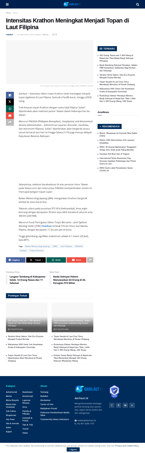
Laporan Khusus (26, 401)
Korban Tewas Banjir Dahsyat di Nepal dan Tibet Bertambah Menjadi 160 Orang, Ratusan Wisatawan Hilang (73, 358)
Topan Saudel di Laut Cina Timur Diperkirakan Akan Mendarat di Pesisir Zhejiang (25, 358)
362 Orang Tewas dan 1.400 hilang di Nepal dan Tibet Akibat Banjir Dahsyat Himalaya (24, 323)
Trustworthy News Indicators (54, 419)
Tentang (44, 392)
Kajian (9, 431)
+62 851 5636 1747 (85, 423)
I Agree (73, 449)
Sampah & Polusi (27, 419)
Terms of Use (46, 404)
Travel (25, 428)
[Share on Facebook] (10, 95)
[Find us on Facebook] (111, 405)
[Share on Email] (10, 115)
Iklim (8, 427)
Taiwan (23, 250)
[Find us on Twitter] (118, 405)
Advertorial (11, 392)
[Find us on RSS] (132, 405)
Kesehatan (27, 392)
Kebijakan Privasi (48, 408)
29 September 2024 (25, 34)
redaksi (9, 34)
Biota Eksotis (12, 400)
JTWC (55, 246)
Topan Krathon (36, 250)
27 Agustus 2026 (16, 329)
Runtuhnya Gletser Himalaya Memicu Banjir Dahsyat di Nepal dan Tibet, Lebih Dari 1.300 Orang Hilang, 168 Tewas (72, 347)
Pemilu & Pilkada (26, 412)
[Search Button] (137, 4)
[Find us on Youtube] (125, 405)
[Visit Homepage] (72, 4)
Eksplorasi (11, 415)
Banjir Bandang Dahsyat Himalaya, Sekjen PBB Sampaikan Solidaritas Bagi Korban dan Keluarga (72, 323)
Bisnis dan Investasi (11, 405)
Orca (24, 407)
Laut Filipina (66, 246)
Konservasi (27, 396)
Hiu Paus (10, 419)
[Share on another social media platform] (10, 122)
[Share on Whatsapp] (10, 108)
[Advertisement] (56, 160)
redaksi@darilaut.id (86, 420)
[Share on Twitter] (10, 102)
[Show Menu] (7, 4)
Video (25, 433)
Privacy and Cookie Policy (127, 445)
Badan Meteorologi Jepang (37, 246)
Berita (15, 13)
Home (8, 13)
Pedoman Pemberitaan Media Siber (54, 414)
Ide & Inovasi (12, 423)
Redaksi (44, 396)
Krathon (47, 226)
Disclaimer (45, 400)
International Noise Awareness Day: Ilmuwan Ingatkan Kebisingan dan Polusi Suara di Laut (118, 161)
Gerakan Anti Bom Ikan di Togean (115, 154)
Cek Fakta (11, 411)
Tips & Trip (27, 424)
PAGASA (79, 246)
